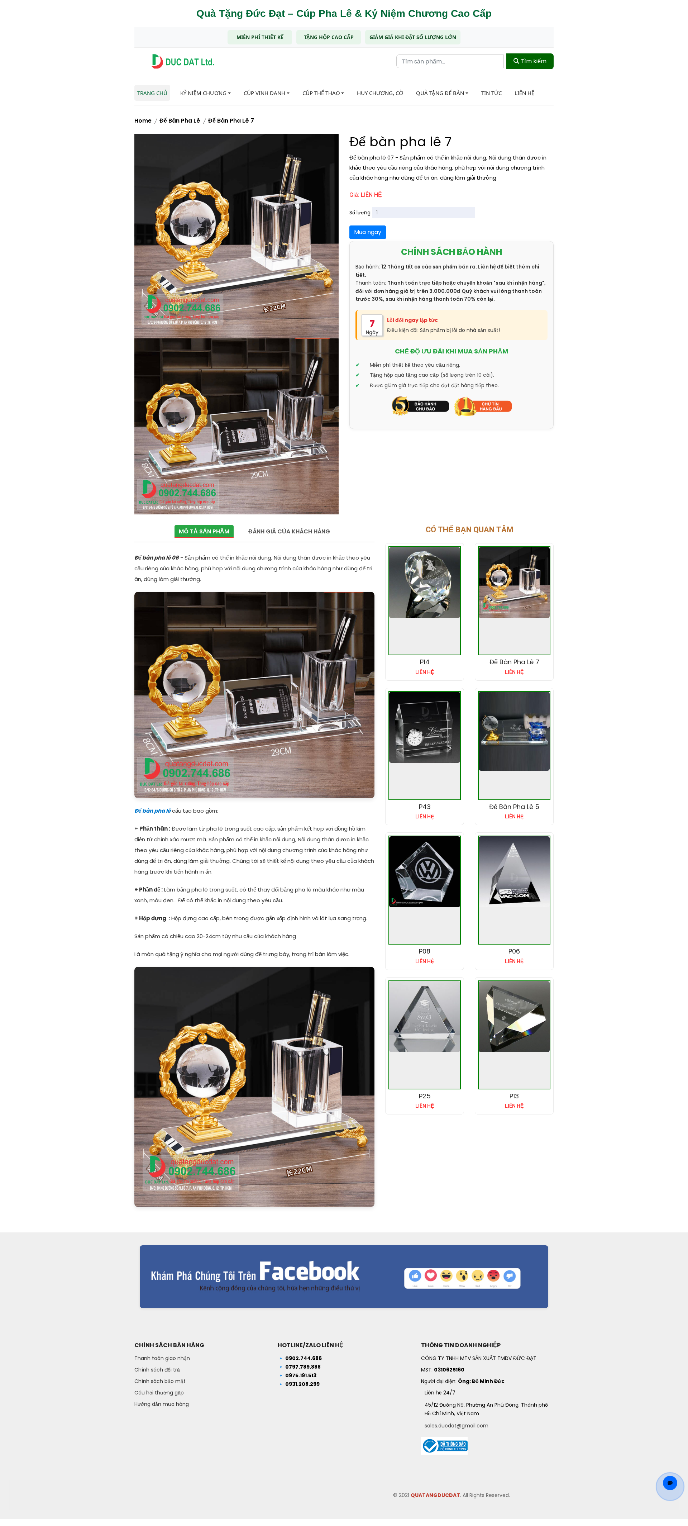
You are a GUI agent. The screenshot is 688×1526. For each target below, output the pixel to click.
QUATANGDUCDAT (435, 1495)
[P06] (514, 871)
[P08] (424, 871)
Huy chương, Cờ (380, 92)
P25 (425, 1096)
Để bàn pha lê (179, 121)
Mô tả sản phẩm (204, 531)
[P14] (424, 582)
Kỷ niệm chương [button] (203, 92)
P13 (514, 1096)
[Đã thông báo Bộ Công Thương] (444, 1443)
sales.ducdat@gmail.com (456, 1425)
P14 (425, 661)
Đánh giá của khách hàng (289, 531)
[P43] (424, 727)
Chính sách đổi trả (157, 1369)
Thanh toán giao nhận (162, 1358)
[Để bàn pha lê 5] (514, 731)
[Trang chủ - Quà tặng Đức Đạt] (182, 61)
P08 (424, 951)
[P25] (424, 1016)
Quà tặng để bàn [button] (440, 92)
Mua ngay (367, 232)
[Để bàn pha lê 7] (514, 582)
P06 (514, 951)
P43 (425, 806)
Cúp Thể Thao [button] (321, 92)
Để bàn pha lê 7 (231, 121)
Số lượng (360, 212)
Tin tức (491, 92)
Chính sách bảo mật (160, 1381)
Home (143, 121)
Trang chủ (152, 92)
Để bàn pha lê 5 (514, 806)
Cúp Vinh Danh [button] (264, 92)
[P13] (514, 1016)
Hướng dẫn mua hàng (161, 1404)
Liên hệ (524, 92)
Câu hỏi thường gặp (159, 1392)
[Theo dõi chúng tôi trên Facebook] (344, 1276)
